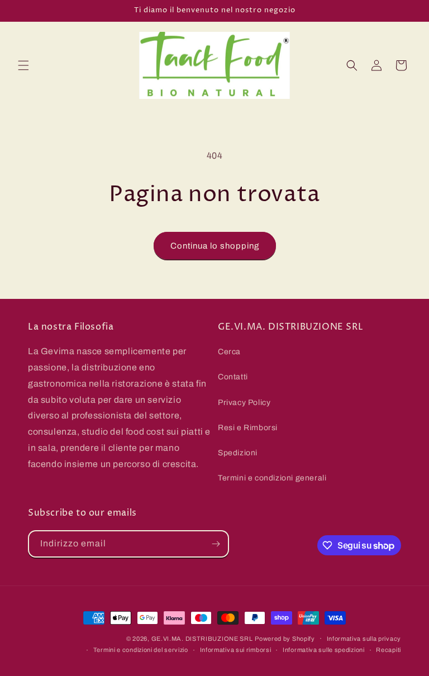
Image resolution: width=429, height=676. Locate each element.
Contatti (233, 377)
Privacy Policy (244, 402)
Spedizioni (238, 453)
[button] (23, 65)
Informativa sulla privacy (364, 638)
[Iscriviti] (215, 544)
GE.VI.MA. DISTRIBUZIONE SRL (202, 638)
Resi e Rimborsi (248, 427)
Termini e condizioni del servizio (140, 649)
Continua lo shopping (214, 245)
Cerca (229, 351)
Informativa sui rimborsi (235, 649)
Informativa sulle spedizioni (324, 649)
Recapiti (388, 649)
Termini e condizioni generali (272, 478)
